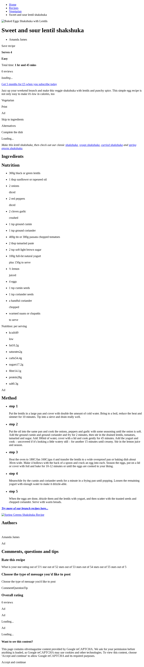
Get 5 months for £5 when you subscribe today (29, 84)
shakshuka (71, 145)
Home (12, 4)
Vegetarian (15, 11)
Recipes (13, 8)
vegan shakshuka (89, 145)
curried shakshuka (112, 145)
